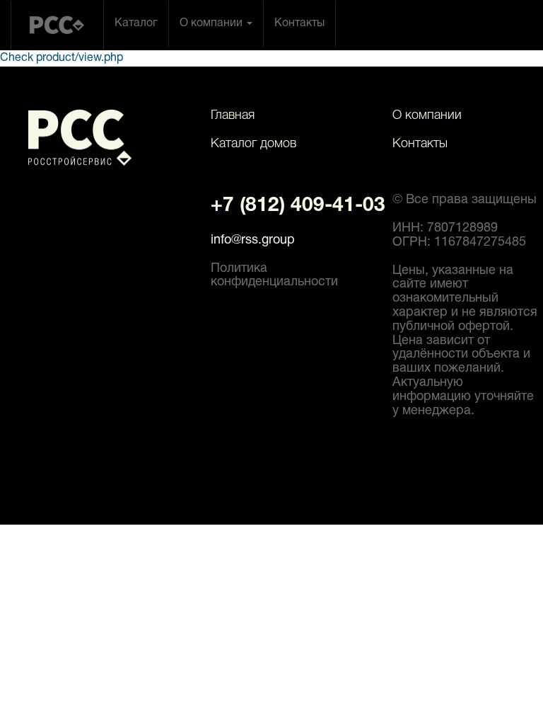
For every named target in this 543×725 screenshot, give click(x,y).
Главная (233, 115)
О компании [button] (212, 23)
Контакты (299, 23)
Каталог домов (253, 143)
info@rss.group (253, 240)
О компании (427, 115)
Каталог (136, 23)
